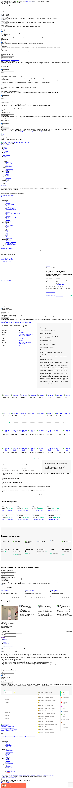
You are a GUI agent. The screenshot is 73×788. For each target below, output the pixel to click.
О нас (2, 131)
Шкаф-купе (9, 166)
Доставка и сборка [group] (16, 322)
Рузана (7, 718)
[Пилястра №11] (50, 431)
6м (7, 235)
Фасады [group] (7, 322)
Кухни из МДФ (10, 225)
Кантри (8, 212)
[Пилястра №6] (67, 449)
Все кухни (10, 248)
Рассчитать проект (50, 292)
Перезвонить (5, 69)
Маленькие (9, 179)
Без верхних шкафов (11, 209)
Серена (7, 721)
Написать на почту (7, 70)
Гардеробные (6, 155)
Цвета (2, 630)
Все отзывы (3, 603)
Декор (4, 642)
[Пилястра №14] (32, 449)
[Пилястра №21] (6, 431)
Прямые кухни (9, 203)
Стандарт (4, 31)
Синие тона (66, 711)
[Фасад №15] (14, 395)
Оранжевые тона (66, 698)
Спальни (5, 151)
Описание (5, 639)
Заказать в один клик (7, 510)
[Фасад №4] (58, 413)
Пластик (8, 761)
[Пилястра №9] (58, 431)
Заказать (3, 637)
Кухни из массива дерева (12, 227)
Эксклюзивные (10, 243)
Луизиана (7, 712)
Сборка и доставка (36, 131)
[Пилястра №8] (58, 449)
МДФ (7, 172)
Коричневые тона (66, 723)
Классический (9, 169)
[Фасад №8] (40, 413)
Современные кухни (11, 214)
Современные (9, 170)
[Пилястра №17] (23, 431)
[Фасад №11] (32, 395)
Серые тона (66, 719)
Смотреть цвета (60, 284)
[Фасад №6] (49, 413)
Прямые (8, 743)
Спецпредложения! (11, 242)
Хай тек (8, 220)
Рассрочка (29, 131)
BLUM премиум (6, 35)
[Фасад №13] (23, 395)
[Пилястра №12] (41, 449)
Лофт (7, 218)
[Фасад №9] (40, 395)
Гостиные (5, 153)
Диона (7, 705)
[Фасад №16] (6, 413)
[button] (9, 422)
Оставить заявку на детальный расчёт (10, 60)
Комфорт (4, 46)
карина (7, 709)
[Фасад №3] (67, 395)
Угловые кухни (10, 204)
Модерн (7, 715)
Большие (8, 178)
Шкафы (5, 148)
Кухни (5, 147)
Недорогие (9, 182)
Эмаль (7, 175)
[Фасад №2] (67, 413)
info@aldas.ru (29, 1)
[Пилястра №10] (50, 449)
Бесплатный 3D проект (20, 131)
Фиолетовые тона (66, 707)
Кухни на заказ (4, 248)
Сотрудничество (45, 131)
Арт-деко (8, 221)
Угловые (8, 744)
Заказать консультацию (23, 142)
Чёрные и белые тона (65, 728)
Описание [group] (3, 322)
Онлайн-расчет (68, 631)
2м (7, 230)
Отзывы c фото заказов (9, 131)
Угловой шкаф (9, 165)
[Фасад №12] (23, 413)
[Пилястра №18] (15, 449)
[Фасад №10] (32, 413)
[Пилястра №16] (23, 449)
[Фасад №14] (14, 413)
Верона (7, 699)
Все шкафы (3, 185)
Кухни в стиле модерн (11, 217)
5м (7, 234)
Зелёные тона (65, 715)
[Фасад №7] (49, 395)
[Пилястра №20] (6, 449)
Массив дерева (6, 17)
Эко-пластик (5, 25)
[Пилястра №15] (32, 431)
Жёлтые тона (65, 693)
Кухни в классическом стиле (13, 213)
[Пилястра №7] (67, 431)
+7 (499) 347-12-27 (5, 144)
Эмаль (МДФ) (5, 21)
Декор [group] (10, 322)
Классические (9, 750)
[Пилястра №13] (41, 431)
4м (7, 233)
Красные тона (65, 703)
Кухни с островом (10, 208)
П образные (9, 205)
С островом (9, 748)
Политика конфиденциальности (8, 777)
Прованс (8, 216)
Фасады (2, 628)
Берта (6, 696)
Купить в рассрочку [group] (26, 322)
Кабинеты (5, 156)
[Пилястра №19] (15, 431)
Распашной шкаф (10, 163)
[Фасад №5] (58, 395)
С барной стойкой (10, 207)
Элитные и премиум (11, 244)
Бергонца (7, 692)
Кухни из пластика (10, 223)
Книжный (8, 162)
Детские (5, 152)
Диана (7, 702)
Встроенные (9, 201)
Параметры (6, 643)
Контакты (51, 131)
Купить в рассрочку (8, 646)
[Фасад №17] (6, 395)
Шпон (7, 174)
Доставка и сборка (7, 644)
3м (7, 231)
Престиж (4, 50)
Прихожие (5, 149)
